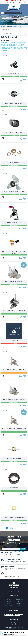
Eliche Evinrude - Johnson (18, 26)
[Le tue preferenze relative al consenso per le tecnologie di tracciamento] (2, 633)
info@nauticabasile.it (14, 591)
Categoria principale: (8, 33)
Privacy (8, 603)
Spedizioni (20, 601)
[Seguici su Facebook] (12, 623)
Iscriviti (23, 549)
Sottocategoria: (7, 29)
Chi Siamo (8, 599)
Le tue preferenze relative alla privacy (14, 632)
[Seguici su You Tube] (15, 623)
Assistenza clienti (8, 605)
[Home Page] (1, 26)
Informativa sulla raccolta (8, 634)
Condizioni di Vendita (20, 599)
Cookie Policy (8, 601)
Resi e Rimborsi (20, 603)
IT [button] (24, 2)
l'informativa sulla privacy (18, 551)
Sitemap (20, 605)
